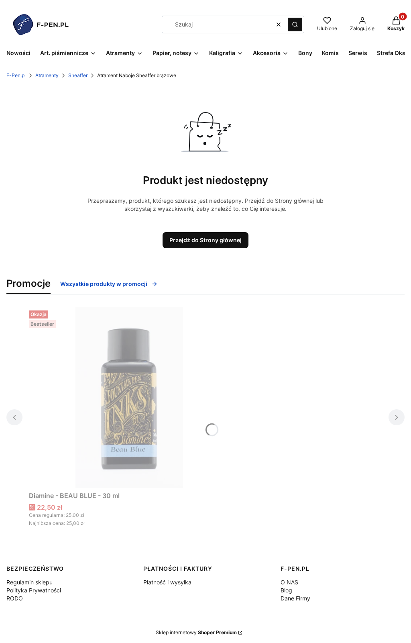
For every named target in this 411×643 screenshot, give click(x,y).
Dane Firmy (295, 598)
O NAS (289, 582)
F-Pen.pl (16, 75)
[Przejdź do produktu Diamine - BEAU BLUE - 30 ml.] (129, 397)
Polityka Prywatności (33, 590)
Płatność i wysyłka (167, 582)
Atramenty (47, 75)
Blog (286, 590)
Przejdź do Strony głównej (205, 240)
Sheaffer (77, 75)
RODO (14, 598)
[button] (295, 24)
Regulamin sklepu (29, 582)
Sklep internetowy (196, 632)
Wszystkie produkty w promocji (103, 283)
